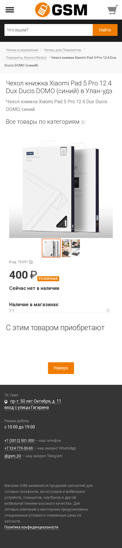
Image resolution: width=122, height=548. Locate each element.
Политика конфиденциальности (31, 527)
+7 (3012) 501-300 (19, 441)
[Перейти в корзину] (113, 9)
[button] (61, 186)
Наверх (61, 368)
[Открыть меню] (10, 10)
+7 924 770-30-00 (19, 448)
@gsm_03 (13, 456)
